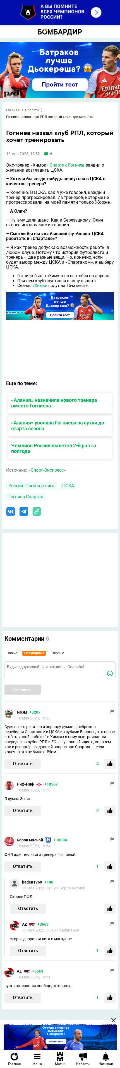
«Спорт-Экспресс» (47, 470)
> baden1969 (68, 930)
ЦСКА (68, 485)
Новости (32, 110)
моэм (22, 712)
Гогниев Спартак (25, 496)
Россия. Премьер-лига (31, 485)
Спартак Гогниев (67, 165)
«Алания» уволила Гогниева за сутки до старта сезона (57, 425)
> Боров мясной (71, 888)
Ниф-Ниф (25, 784)
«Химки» (41, 285)
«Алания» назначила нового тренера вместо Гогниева (54, 403)
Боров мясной (30, 840)
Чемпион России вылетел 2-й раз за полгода (53, 448)
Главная (13, 110)
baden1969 (32, 882)
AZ (24, 924)
